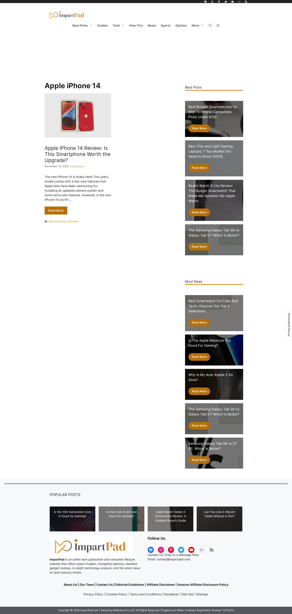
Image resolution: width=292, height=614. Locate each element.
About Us (70, 584)
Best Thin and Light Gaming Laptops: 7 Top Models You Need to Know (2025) (210, 151)
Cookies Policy (116, 594)
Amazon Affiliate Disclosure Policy (202, 584)
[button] (210, 25)
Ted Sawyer (76, 166)
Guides (102, 25)
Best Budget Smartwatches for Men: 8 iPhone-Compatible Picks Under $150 (212, 112)
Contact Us (104, 584)
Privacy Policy (93, 594)
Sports (166, 25)
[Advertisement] (146, 56)
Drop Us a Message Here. (182, 555)
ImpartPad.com (89, 610)
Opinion (181, 25)
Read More (56, 210)
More (195, 25)
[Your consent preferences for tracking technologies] (289, 324)
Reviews (73, 221)
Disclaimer (171, 594)
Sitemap (202, 594)
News (152, 25)
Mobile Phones (58, 221)
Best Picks (80, 25)
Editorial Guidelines (129, 584)
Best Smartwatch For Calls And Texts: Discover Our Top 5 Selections (213, 306)
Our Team (87, 584)
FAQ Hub (187, 594)
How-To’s (136, 25)
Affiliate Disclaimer (161, 584)
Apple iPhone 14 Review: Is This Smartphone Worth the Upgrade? (77, 154)
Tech (116, 25)
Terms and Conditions (145, 594)
